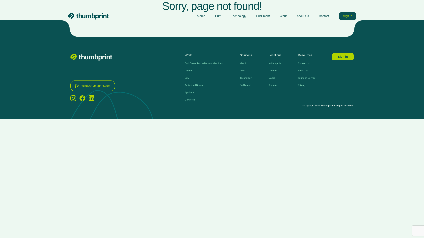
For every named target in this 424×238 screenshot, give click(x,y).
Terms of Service (307, 78)
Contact (324, 16)
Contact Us (304, 63)
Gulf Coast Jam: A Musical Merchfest (204, 63)
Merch (201, 16)
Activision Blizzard (194, 85)
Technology (238, 16)
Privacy (302, 85)
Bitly (187, 78)
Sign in (347, 16)
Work (283, 16)
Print (218, 16)
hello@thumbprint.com (95, 85)
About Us (303, 16)
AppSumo (190, 92)
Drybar (188, 70)
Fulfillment (263, 16)
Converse (190, 99)
